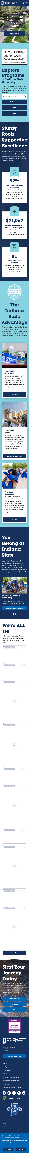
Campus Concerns (7, 1132)
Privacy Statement (23, 1140)
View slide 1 (13, 614)
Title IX (4, 1126)
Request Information (14, 998)
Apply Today (14, 33)
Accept (21, 1149)
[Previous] (3, 586)
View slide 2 (15, 614)
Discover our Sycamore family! (14, 608)
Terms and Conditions (8, 1142)
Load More (14, 953)
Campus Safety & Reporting (11, 1077)
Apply (14, 1009)
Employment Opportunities (11, 1081)
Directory (5, 1063)
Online (14, 113)
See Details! (14, 519)
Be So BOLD (6, 1084)
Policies (4, 1123)
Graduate (14, 107)
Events (5, 1074)
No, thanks (8, 1149)
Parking (5, 1067)
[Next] (26, 586)
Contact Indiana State (14, 1056)
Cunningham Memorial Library (12, 1087)
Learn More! (14, 394)
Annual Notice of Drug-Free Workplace (12, 1129)
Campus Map (7, 1070)
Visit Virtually (14, 1004)
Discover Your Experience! (14, 456)
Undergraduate (14, 102)
